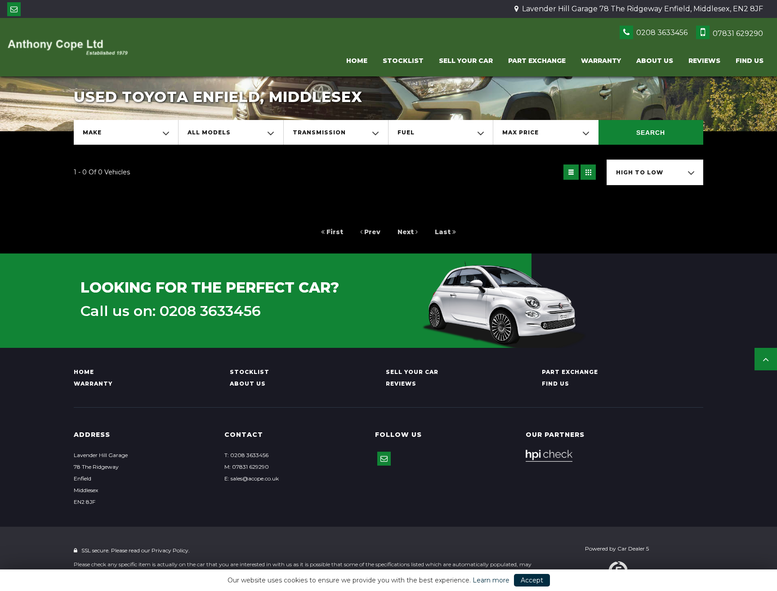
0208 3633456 (661, 32)
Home (356, 61)
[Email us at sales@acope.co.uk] (14, 9)
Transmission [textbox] (319, 132)
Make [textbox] (92, 132)
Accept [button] (532, 580)
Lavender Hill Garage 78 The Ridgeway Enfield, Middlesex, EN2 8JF (641, 8)
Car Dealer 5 (633, 548)
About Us (654, 61)
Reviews (704, 61)
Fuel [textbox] (406, 132)
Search (650, 132)
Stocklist (403, 61)
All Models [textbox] (209, 132)
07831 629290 (737, 33)
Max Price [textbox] (520, 132)
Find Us (750, 61)
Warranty (601, 61)
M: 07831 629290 (246, 466)
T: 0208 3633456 (246, 455)
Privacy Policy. (171, 550)
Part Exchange (537, 61)
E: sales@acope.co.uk (251, 478)
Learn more (491, 580)
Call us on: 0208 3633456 (170, 311)
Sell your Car (466, 61)
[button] (766, 359)
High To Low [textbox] (639, 172)
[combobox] (126, 132)
